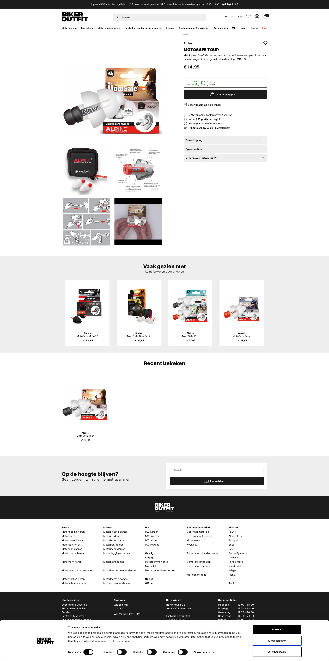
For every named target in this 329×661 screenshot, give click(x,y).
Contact (118, 608)
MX (234, 28)
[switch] (122, 652)
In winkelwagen (225, 94)
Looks (254, 28)
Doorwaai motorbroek (199, 536)
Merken (233, 527)
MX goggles (152, 544)
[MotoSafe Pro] (190, 305)
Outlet (149, 578)
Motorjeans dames (114, 548)
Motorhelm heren (72, 561)
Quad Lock (235, 566)
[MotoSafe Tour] (85, 400)
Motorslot (150, 566)
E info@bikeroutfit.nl (178, 615)
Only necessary (277, 651)
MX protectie (152, 536)
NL (226, 16)
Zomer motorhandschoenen (203, 553)
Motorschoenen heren (74, 583)
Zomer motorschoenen (200, 566)
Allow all (277, 629)
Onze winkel (173, 600)
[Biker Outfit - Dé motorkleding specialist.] (75, 20)
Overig (149, 553)
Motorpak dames (113, 544)
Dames (107, 527)
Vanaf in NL (110, 4)
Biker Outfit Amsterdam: (191, 4)
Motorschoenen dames (116, 583)
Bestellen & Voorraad (74, 615)
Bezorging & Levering (74, 604)
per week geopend (145, 4)
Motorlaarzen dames (115, 578)
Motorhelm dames (113, 561)
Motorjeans (193, 540)
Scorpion (234, 540)
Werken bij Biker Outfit (127, 613)
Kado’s (243, 28)
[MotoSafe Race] (241, 305)
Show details (202, 652)
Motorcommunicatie (156, 561)
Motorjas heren (70, 536)
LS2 (231, 578)
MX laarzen (151, 531)
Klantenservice (71, 600)
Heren (65, 527)
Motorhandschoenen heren (77, 570)
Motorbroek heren (72, 540)
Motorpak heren (71, 544)
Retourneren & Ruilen (74, 608)
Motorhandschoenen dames (119, 570)
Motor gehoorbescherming (160, 570)
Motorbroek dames (114, 540)
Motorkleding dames (115, 531)
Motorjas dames (112, 536)
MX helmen (151, 540)
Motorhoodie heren (73, 553)
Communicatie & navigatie (194, 28)
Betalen (66, 612)
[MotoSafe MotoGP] (87, 305)
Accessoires (221, 28)
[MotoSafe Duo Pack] (138, 305)
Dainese (233, 557)
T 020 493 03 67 (176, 619)
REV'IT (232, 531)
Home (185, 34)
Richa (232, 574)
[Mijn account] (257, 17)
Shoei (232, 544)
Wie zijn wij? (121, 604)
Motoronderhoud (196, 574)
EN (231, 16)
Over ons (119, 600)
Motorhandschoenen (109, 28)
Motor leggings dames (116, 553)
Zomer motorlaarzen (199, 561)
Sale (264, 28)
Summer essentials (198, 527)
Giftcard (150, 583)
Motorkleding (69, 28)
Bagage (170, 28)
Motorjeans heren (72, 548)
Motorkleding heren (73, 531)
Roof (231, 583)
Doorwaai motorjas (198, 531)
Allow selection (277, 640)
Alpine (188, 43)
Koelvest (192, 544)
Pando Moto (236, 561)
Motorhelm (87, 28)
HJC (231, 548)
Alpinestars (235, 536)
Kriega (232, 570)
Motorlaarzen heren (73, 578)
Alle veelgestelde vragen (76, 619)
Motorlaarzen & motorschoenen (143, 28)
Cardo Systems (238, 553)
